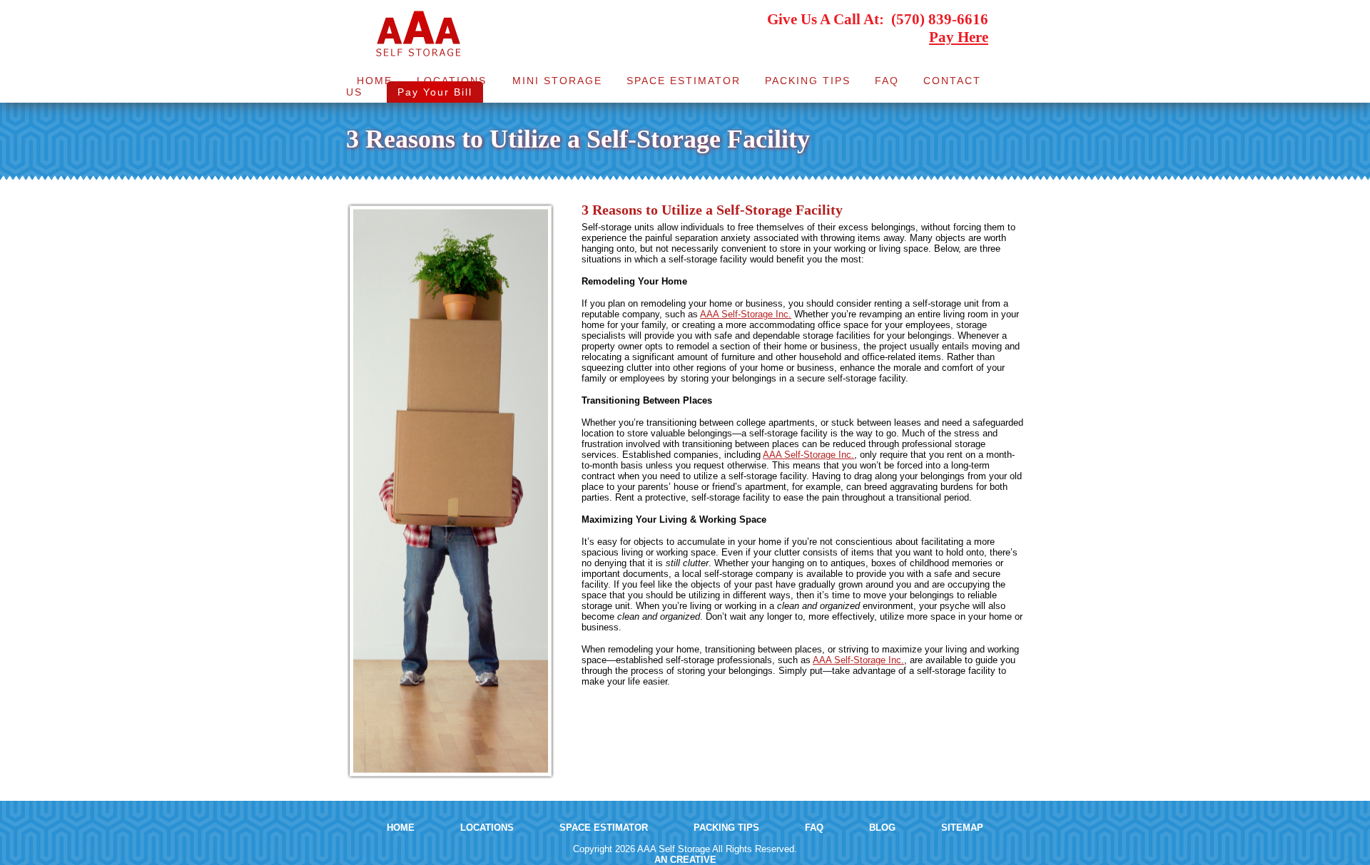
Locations (452, 80)
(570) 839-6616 (939, 19)
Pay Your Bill (434, 92)
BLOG (882, 827)
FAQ (887, 80)
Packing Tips (808, 80)
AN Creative (685, 859)
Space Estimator (683, 80)
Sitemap (962, 827)
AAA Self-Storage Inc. (745, 314)
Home (374, 80)
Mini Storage (557, 80)
